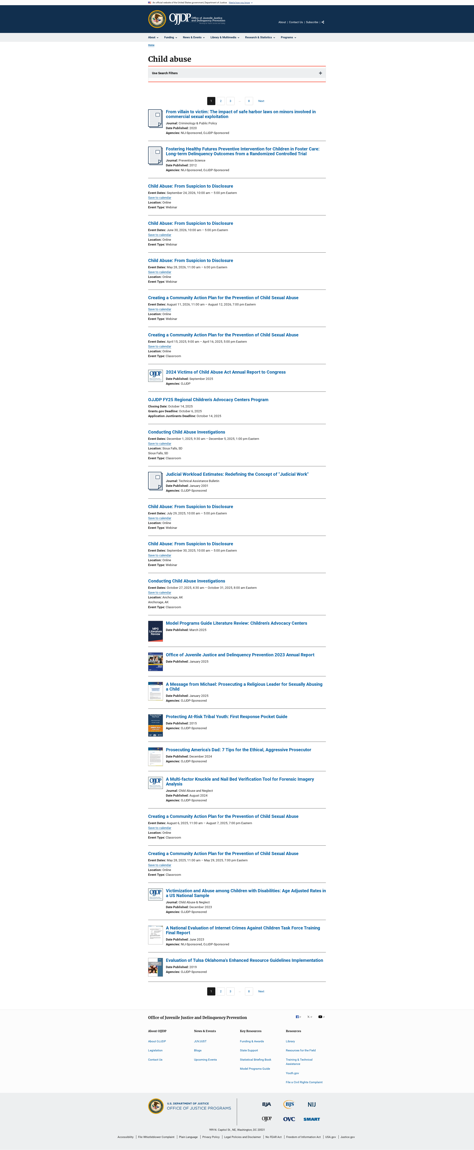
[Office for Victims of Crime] (289, 1121)
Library (290, 1041)
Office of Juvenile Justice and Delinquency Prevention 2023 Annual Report (240, 654)
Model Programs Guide (255, 1068)
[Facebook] (300, 1019)
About (282, 22)
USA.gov (330, 1137)
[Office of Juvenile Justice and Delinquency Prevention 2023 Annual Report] (155, 662)
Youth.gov (292, 1073)
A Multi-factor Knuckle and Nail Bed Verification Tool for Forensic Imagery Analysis (240, 782)
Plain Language (188, 1137)
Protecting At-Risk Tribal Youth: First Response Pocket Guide (226, 716)
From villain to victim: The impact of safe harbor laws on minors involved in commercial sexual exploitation (241, 114)
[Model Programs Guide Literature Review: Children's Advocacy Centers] (155, 632)
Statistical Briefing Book (255, 1059)
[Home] (197, 19)
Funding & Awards (252, 1041)
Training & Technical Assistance (299, 1062)
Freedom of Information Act (303, 1137)
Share (326, 24)
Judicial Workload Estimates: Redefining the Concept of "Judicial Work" (237, 474)
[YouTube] (322, 1019)
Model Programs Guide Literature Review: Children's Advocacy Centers (236, 623)
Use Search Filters (165, 73)
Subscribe (312, 22)
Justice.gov (348, 1137)
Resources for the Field (301, 1050)
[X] (311, 1019)
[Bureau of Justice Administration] (266, 1107)
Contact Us (296, 22)
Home (151, 45)
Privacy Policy (211, 1137)
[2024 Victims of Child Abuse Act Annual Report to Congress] (155, 376)
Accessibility (125, 1137)
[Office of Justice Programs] (157, 19)
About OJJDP (157, 1041)
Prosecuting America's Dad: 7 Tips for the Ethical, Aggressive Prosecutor (238, 749)
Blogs (197, 1050)
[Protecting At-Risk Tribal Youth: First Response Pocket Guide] (155, 726)
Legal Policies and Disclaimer (242, 1137)
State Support (249, 1050)
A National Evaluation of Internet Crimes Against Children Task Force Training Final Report (243, 930)
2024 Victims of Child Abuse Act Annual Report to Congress (226, 372)
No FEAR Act (274, 1137)
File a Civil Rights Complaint (304, 1082)
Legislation (155, 1050)
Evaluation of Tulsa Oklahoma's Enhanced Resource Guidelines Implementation (244, 960)
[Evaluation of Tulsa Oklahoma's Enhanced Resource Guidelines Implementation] (155, 968)
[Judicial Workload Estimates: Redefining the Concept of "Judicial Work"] (155, 489)
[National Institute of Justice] (312, 1107)
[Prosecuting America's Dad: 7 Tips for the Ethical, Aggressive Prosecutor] (155, 757)
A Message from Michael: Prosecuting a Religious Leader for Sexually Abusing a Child (244, 687)
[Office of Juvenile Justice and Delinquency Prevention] (267, 1122)
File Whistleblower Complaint (156, 1137)
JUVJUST (200, 1041)
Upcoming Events (205, 1059)
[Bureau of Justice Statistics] (289, 1109)
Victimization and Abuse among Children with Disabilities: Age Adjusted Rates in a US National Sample (246, 893)
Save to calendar (159, 197)
